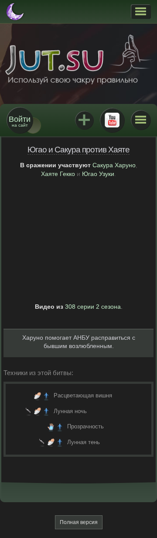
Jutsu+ (84, 120)
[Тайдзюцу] (37, 395)
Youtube (112, 120)
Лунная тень (83, 442)
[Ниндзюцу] (51, 426)
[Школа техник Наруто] (78, 59)
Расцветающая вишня (83, 395)
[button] (140, 11)
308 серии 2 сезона (93, 306)
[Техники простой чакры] (46, 395)
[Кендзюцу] (28, 411)
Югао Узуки (98, 173)
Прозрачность (85, 426)
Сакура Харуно (114, 165)
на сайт (20, 121)
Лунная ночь (70, 411)
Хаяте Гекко (58, 173)
